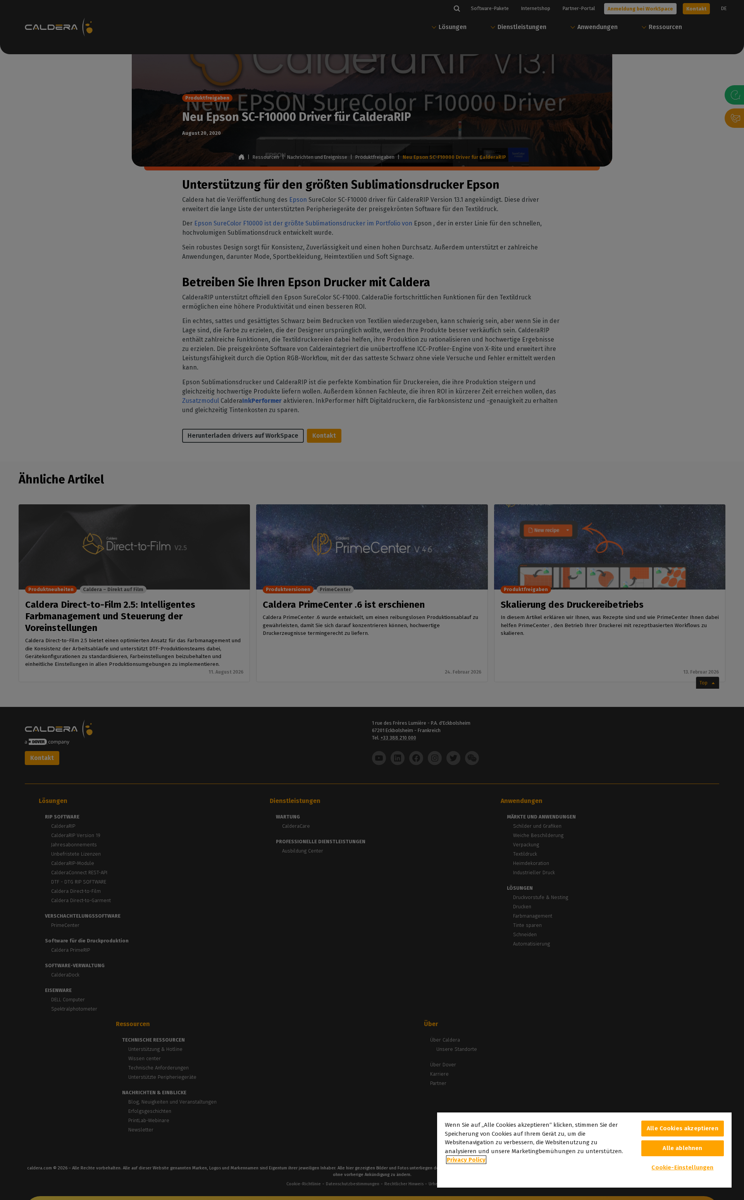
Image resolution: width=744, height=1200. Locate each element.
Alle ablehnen (682, 1148)
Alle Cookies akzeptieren (682, 1128)
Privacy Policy (466, 1159)
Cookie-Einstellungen (682, 1167)
